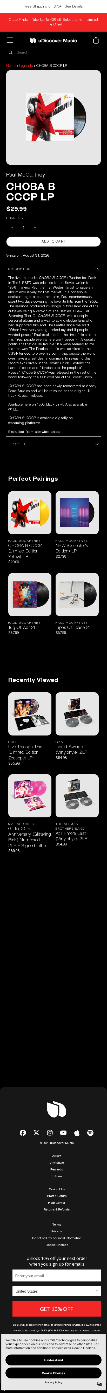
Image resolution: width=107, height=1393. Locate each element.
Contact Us (57, 1189)
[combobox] (53, 52)
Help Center (56, 1202)
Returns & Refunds (57, 1209)
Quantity (15, 218)
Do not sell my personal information (56, 1238)
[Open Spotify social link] (90, 1132)
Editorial (57, 1176)
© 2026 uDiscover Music (56, 1142)
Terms (56, 1224)
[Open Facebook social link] (23, 1132)
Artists (56, 1155)
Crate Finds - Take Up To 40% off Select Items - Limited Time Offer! (53, 22)
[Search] (10, 52)
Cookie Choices (56, 1244)
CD (16, 409)
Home (11, 66)
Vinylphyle (57, 1162)
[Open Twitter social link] (36, 1132)
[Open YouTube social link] (63, 1132)
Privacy (56, 1231)
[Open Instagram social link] (50, 1132)
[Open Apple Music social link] (77, 1132)
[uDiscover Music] (53, 40)
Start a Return (56, 1195)
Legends (25, 66)
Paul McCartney (25, 175)
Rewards (56, 1169)
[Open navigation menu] (11, 40)
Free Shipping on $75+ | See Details (53, 6)
